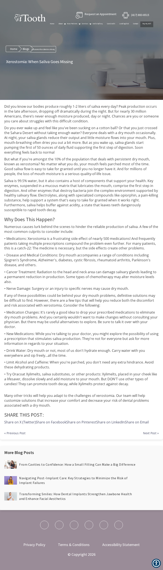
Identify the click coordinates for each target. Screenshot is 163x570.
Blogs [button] (26, 49)
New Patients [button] (72, 24)
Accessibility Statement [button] (121, 544)
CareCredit (111, 24)
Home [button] (52, 24)
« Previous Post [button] (14, 433)
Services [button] (85, 24)
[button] (137, 422)
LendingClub (124, 24)
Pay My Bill (146, 24)
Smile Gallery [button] (98, 24)
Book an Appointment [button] (96, 15)
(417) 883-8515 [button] (140, 15)
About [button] (61, 24)
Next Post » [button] (151, 433)
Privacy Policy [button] (34, 544)
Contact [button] (135, 24)
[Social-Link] (44, 525)
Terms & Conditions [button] (74, 544)
